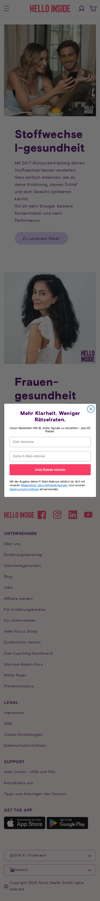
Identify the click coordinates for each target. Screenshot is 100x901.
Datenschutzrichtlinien (24, 489)
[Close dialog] (90, 409)
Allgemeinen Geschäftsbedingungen (44, 485)
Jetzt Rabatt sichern (50, 469)
